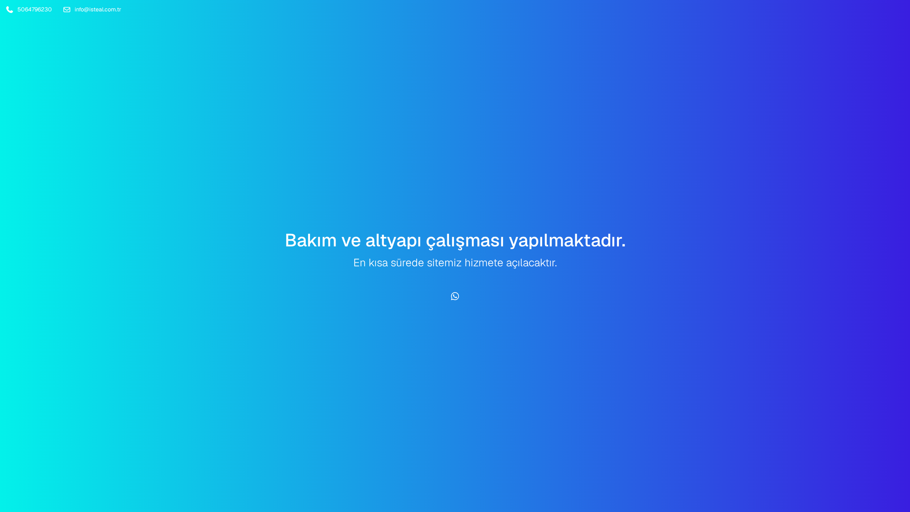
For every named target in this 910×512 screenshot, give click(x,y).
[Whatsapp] (455, 296)
